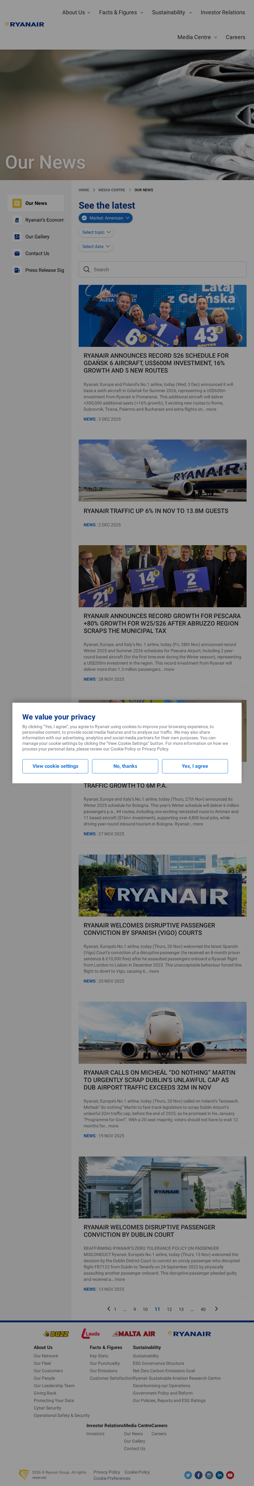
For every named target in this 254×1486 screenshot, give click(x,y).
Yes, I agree (195, 766)
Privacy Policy (155, 748)
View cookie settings (55, 766)
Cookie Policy (123, 748)
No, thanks (125, 766)
